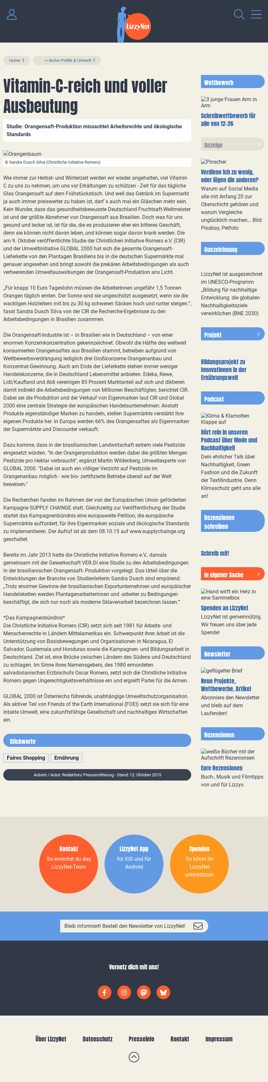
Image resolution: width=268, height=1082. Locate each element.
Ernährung (66, 758)
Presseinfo (141, 1039)
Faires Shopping (26, 758)
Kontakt (180, 1039)
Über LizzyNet (51, 1039)
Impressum (219, 1039)
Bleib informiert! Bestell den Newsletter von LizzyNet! (124, 926)
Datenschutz (97, 1039)
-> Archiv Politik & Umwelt (65, 60)
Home (14, 60)
